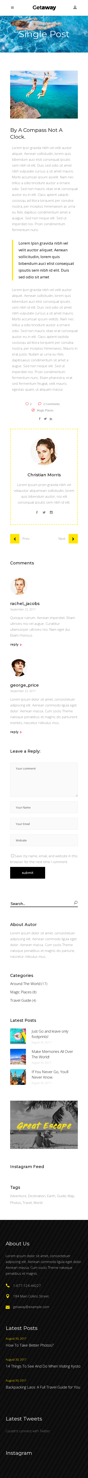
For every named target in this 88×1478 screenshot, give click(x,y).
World (37, 1202)
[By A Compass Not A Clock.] (44, 451)
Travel (27, 1202)
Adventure (18, 1196)
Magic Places (45, 410)
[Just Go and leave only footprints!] (18, 1036)
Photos (15, 1202)
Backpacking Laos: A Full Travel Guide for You (43, 1387)
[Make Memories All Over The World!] (18, 1057)
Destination (37, 1196)
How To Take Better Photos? (30, 1345)
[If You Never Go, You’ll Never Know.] (18, 1077)
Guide (61, 1196)
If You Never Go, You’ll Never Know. (50, 1074)
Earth (51, 1196)
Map (71, 1196)
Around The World (25, 983)
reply (14, 644)
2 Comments (51, 404)
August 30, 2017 (41, 1042)
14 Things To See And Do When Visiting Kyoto (43, 1366)
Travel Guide (20, 1000)
